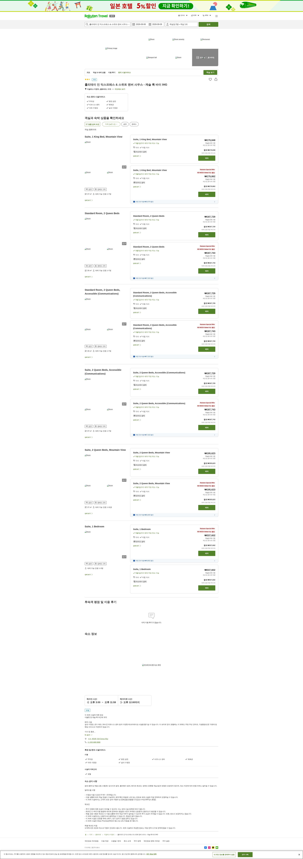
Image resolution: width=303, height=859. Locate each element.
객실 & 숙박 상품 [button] (99, 72)
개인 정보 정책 (151, 854)
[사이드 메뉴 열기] (216, 16)
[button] (96, 16)
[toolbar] (147, 24)
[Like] (210, 79)
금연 (125, 124)
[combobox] (107, 24)
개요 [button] (88, 72)
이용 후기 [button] (111, 72)
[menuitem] (183, 15)
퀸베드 (134, 124)
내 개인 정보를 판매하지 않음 (224, 854)
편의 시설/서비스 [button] (124, 72)
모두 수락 (245, 854)
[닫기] (299, 854)
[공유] (216, 79)
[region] (151, 855)
